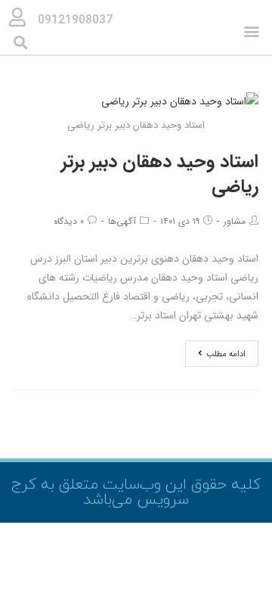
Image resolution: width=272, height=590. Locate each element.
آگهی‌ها (122, 221)
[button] (252, 31)
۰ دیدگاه (69, 221)
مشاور (235, 221)
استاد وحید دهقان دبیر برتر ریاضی (159, 175)
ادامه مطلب (226, 354)
